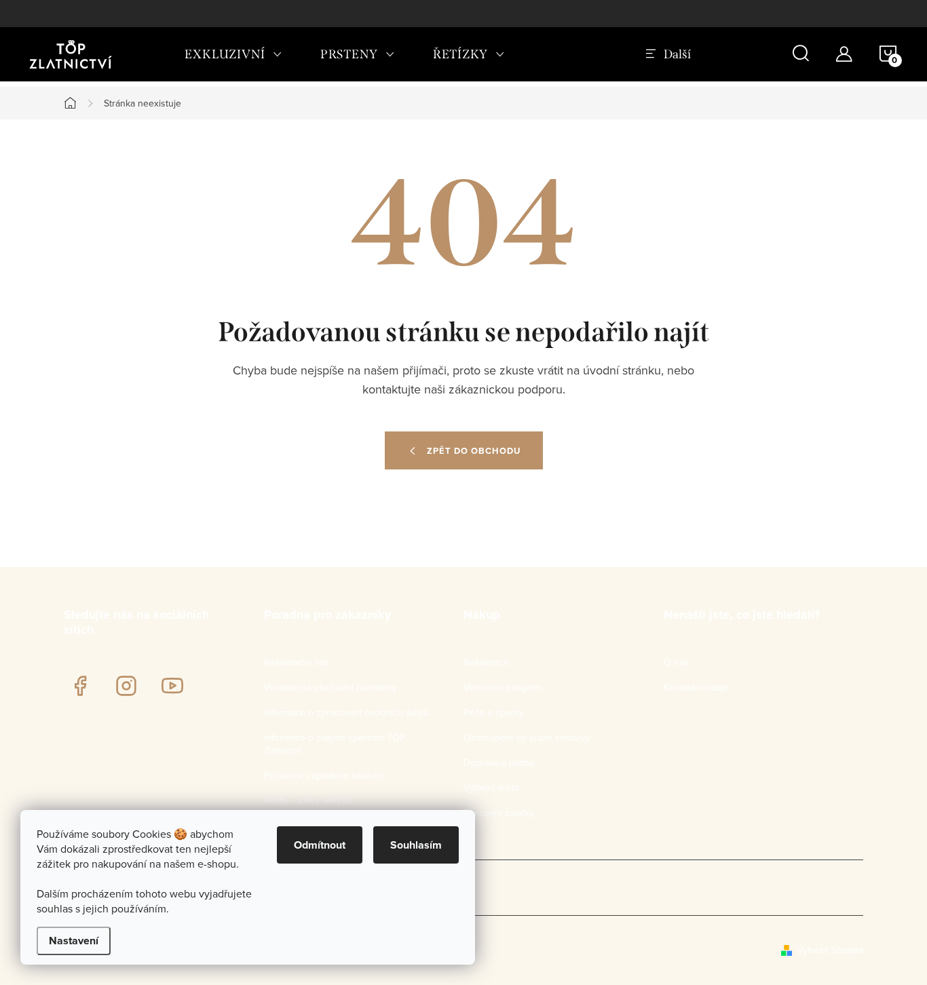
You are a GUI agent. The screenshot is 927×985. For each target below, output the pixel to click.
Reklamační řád (296, 662)
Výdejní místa (491, 787)
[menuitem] (233, 54)
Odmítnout (319, 845)
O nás (676, 662)
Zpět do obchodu (474, 450)
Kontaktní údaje (696, 687)
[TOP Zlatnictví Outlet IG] (126, 686)
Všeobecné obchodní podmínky (330, 687)
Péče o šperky (493, 712)
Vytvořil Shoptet (830, 950)
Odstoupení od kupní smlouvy (526, 737)
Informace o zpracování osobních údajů (346, 712)
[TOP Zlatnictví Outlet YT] (172, 686)
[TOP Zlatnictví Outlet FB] (80, 686)
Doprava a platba (498, 762)
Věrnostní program (502, 687)
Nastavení (73, 940)
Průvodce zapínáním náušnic (324, 775)
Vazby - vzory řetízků (308, 800)
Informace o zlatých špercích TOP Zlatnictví (334, 744)
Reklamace (486, 662)
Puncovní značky (498, 812)
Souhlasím (416, 845)
